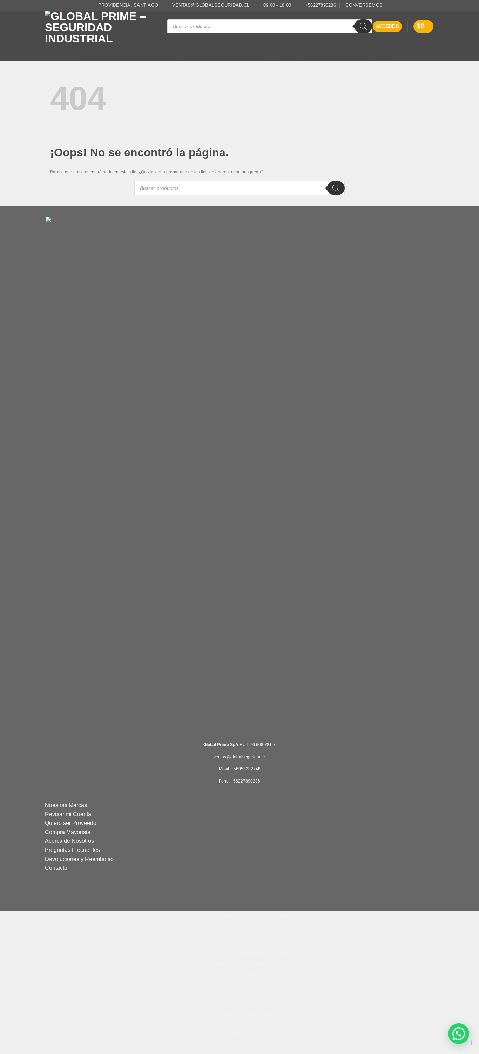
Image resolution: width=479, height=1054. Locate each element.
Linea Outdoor (201, 56)
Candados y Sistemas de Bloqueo (304, 47)
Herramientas (246, 56)
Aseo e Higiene (351, 56)
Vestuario (162, 56)
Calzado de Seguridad (149, 47)
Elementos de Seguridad (111, 56)
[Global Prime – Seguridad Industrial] (101, 26)
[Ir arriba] (464, 1044)
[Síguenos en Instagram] (431, 5)
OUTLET (387, 56)
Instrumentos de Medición (382, 47)
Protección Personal (87, 47)
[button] (387, 26)
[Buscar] (363, 26)
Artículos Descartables (301, 56)
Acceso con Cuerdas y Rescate (220, 47)
